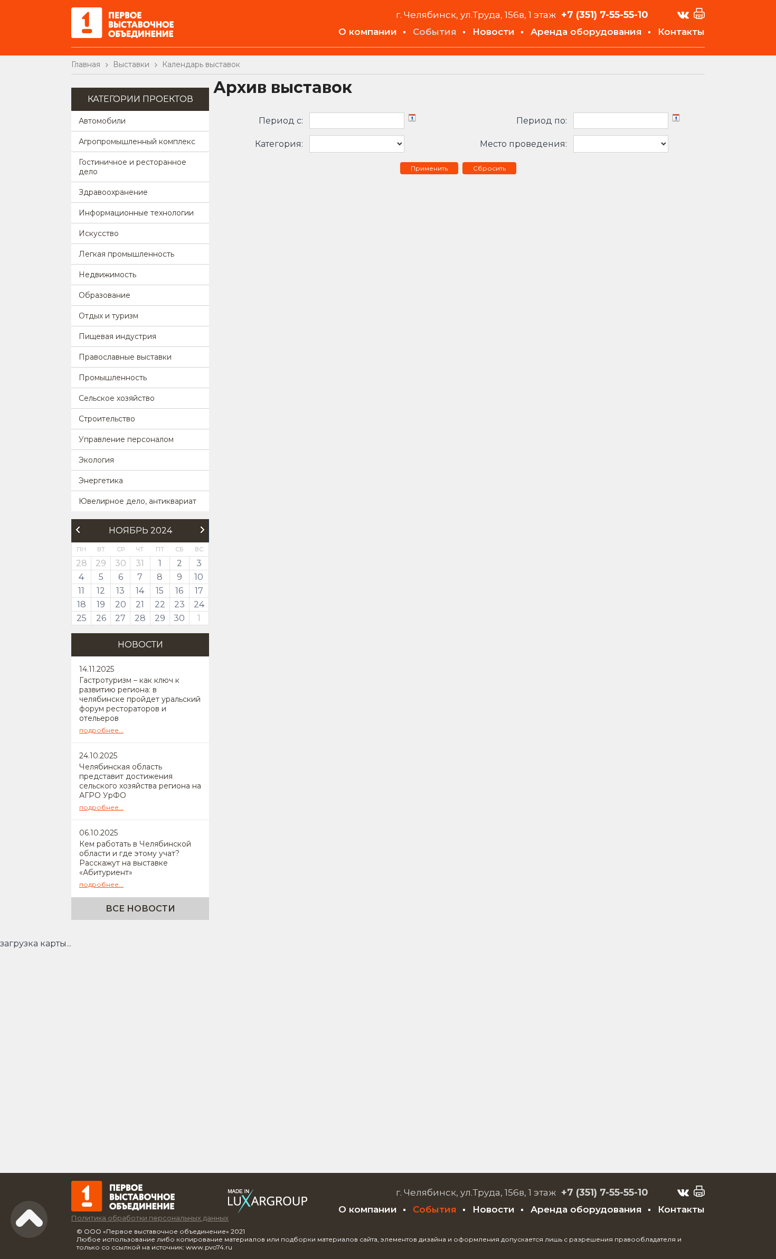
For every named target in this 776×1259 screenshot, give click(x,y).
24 (199, 604)
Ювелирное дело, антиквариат (137, 501)
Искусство (99, 233)
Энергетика (101, 480)
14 (140, 591)
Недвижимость (107, 274)
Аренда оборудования (586, 31)
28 (140, 618)
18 (81, 604)
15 (160, 591)
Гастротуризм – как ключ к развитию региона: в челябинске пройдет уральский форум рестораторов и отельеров (140, 699)
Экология (96, 460)
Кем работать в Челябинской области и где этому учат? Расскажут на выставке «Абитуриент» (135, 858)
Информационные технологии (136, 213)
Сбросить (489, 168)
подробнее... (101, 730)
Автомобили (102, 121)
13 (120, 591)
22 (160, 604)
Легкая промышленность (126, 254)
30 (179, 618)
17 (199, 591)
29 (160, 618)
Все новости (140, 909)
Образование (104, 295)
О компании (367, 31)
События (435, 31)
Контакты (681, 31)
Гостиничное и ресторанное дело (132, 166)
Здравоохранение (113, 192)
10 (198, 577)
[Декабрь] (203, 529)
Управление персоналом (126, 439)
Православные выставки (125, 357)
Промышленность (113, 377)
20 (120, 604)
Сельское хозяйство (117, 398)
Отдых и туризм (108, 316)
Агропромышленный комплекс (137, 141)
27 (120, 618)
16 (179, 591)
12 (101, 591)
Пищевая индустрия (117, 336)
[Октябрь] (77, 529)
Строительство (107, 419)
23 (179, 604)
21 (140, 604)
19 (101, 604)
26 (101, 618)
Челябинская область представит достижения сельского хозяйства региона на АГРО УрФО (140, 781)
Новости (493, 31)
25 (82, 618)
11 (81, 591)
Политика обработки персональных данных (150, 1218)
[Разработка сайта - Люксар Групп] (267, 1210)
